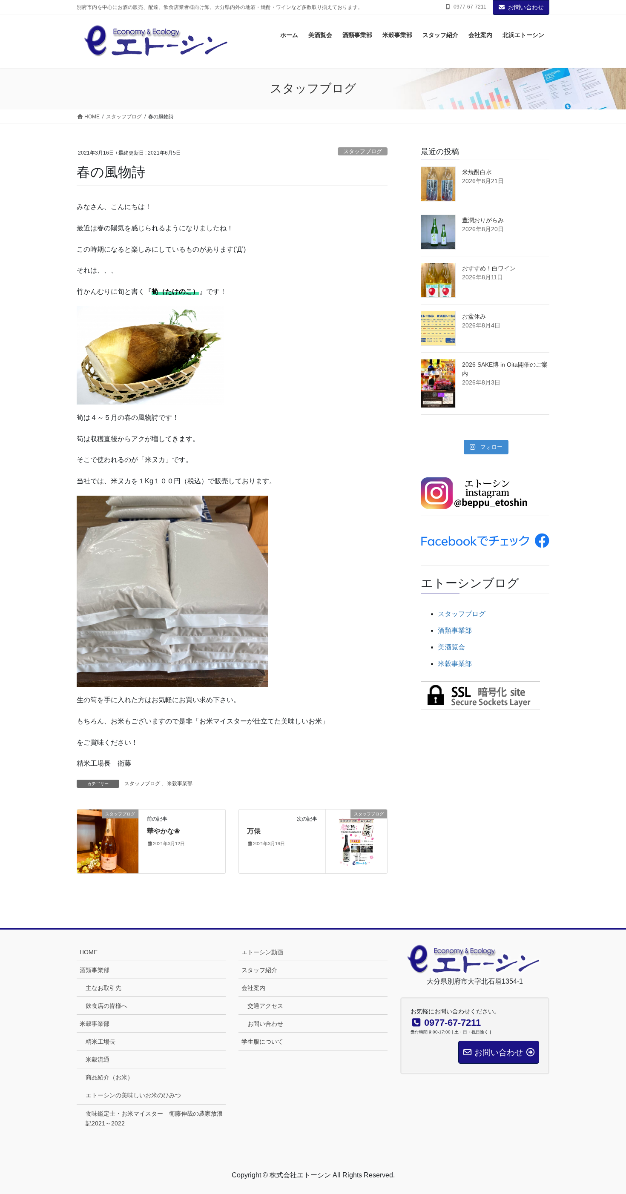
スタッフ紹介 (259, 970)
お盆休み (474, 316)
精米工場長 (100, 1041)
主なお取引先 (103, 987)
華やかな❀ (163, 831)
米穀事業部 (179, 783)
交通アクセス (265, 1005)
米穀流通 (97, 1059)
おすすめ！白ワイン (489, 268)
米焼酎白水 (477, 172)
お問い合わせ (526, 7)
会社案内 (253, 987)
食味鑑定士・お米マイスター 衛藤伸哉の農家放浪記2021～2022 (154, 1118)
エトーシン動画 (262, 952)
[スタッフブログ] (107, 840)
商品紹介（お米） (109, 1077)
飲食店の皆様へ (106, 1005)
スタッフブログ (362, 151)
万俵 (254, 831)
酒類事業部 (455, 630)
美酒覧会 (451, 647)
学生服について (262, 1041)
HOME (89, 952)
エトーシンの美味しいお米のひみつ (133, 1095)
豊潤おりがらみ (483, 220)
